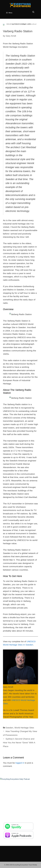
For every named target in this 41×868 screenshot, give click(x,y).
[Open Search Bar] (33, 12)
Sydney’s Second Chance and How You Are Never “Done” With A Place (19, 742)
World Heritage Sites (24, 727)
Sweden (9, 727)
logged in (19, 763)
